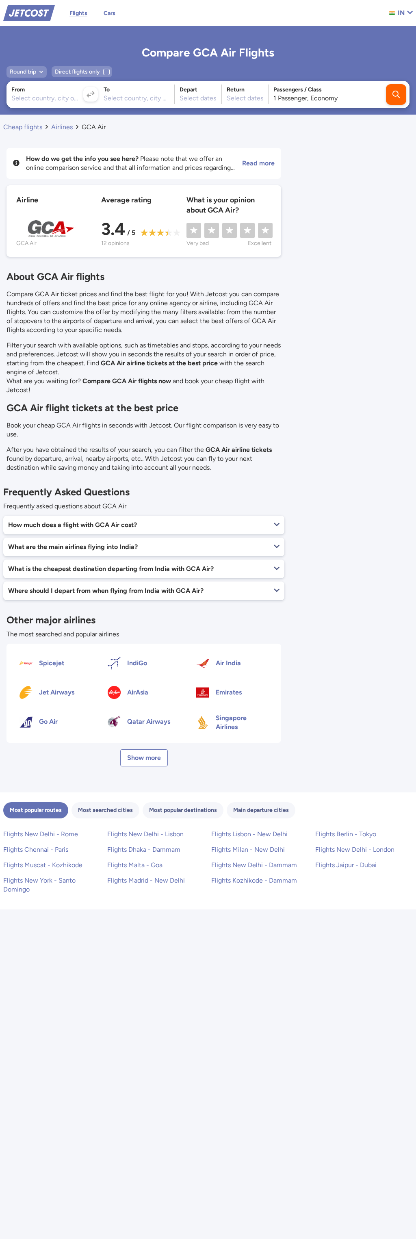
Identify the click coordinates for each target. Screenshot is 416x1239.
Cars (109, 13)
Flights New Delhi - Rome (40, 834)
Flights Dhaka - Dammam (143, 849)
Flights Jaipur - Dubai (346, 865)
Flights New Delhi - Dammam (254, 865)
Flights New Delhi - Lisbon (145, 834)
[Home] (29, 12)
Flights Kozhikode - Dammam (254, 880)
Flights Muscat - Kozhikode (42, 865)
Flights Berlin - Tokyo (345, 834)
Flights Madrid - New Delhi (146, 880)
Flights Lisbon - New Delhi (249, 834)
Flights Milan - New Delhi (248, 849)
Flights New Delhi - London (354, 849)
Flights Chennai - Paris (35, 849)
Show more (144, 758)
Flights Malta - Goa (134, 865)
